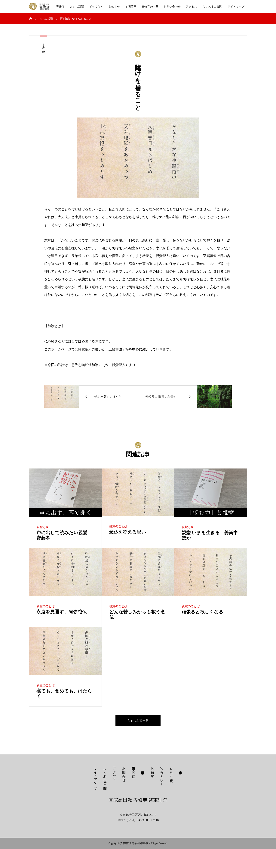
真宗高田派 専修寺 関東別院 (138, 800)
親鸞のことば (118, 526)
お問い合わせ (172, 6)
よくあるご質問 (212, 6)
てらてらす (96, 6)
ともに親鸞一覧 (138, 720)
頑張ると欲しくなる (202, 611)
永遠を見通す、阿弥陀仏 (62, 611)
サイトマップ (235, 6)
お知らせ (114, 6)
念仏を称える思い (127, 531)
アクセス (191, 6)
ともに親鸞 (77, 6)
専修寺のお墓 (150, 6)
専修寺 (60, 6)
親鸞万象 (43, 527)
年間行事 (130, 6)
